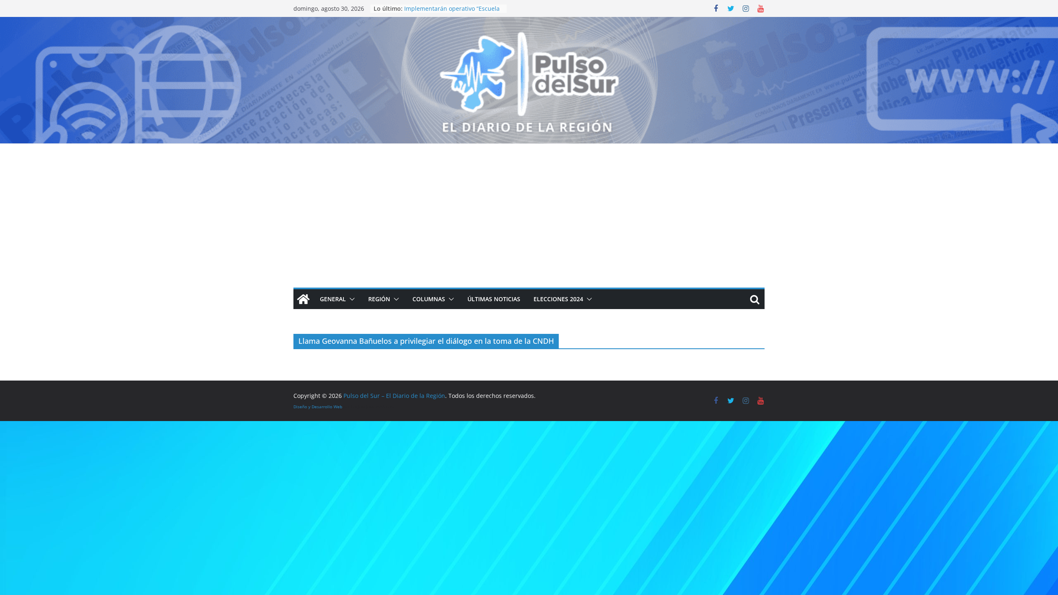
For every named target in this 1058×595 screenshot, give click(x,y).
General (333, 299)
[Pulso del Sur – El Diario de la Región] (529, 22)
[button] (350, 299)
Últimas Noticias (493, 299)
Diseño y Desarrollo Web (317, 406)
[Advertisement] (529, 206)
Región (379, 299)
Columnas (428, 299)
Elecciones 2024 (558, 299)
